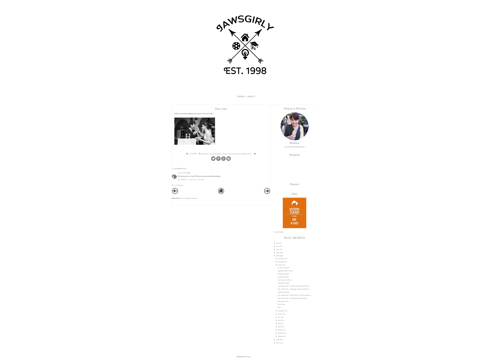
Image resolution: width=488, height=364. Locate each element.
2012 (277, 246)
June (279, 320)
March (280, 330)
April (279, 327)
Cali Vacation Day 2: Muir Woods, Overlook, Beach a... (294, 295)
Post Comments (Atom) (189, 198)
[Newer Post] (175, 193)
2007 (277, 343)
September (281, 311)
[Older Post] (267, 193)
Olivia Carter (182, 173)
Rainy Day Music (283, 301)
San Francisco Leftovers (285, 280)
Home (240, 96)
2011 (277, 249)
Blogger (248, 356)
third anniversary (234, 153)
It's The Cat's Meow (284, 268)
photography (217, 153)
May (279, 323)
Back (279, 307)
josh (210, 153)
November (281, 262)
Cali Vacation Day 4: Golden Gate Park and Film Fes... (294, 286)
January (280, 336)
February (280, 333)
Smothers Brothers (283, 277)
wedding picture (246, 153)
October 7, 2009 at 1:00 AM (191, 179)
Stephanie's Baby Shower (285, 271)
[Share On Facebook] (218, 158)
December (281, 258)
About (251, 96)
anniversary (205, 153)
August (280, 314)
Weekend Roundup (283, 274)
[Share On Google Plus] (223, 158)
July (279, 317)
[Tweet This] (213, 158)
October (280, 265)
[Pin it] (228, 158)
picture (225, 153)
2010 (277, 253)
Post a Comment (177, 185)
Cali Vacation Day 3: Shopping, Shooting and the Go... (294, 289)
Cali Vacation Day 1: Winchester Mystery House (292, 298)
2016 (277, 243)
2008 (277, 340)
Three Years (281, 304)
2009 (277, 256)
